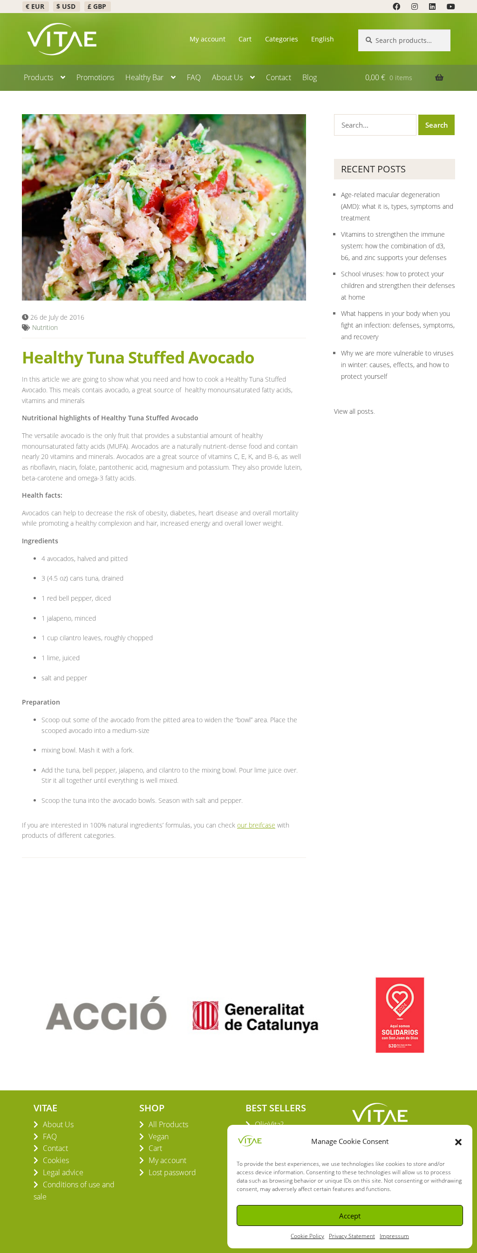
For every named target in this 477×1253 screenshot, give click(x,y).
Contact (278, 77)
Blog (309, 77)
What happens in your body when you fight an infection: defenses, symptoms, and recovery (398, 325)
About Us (227, 77)
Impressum (394, 1236)
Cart (245, 38)
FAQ (194, 77)
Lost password (172, 1172)
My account (207, 38)
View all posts (354, 411)
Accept (350, 1215)
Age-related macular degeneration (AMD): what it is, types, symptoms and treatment (397, 206)
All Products (168, 1124)
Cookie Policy (307, 1236)
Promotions (95, 77)
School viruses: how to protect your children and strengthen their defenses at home (398, 285)
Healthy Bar (144, 77)
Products (38, 77)
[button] (458, 1141)
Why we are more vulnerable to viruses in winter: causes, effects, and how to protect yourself (397, 365)
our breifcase (256, 825)
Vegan (159, 1136)
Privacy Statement (352, 1236)
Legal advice (63, 1172)
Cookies (56, 1160)
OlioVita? (269, 1124)
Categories (281, 38)
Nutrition (45, 327)
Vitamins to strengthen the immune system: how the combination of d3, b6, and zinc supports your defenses (394, 246)
